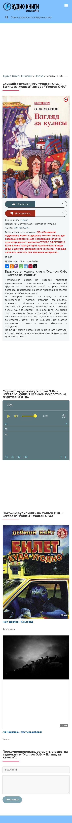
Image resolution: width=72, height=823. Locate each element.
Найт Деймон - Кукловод (18, 622)
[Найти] (6, 17)
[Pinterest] (30, 266)
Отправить (12, 800)
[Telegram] (26, 266)
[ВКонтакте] (7, 266)
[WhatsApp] (21, 266)
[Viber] (16, 266)
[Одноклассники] (12, 266)
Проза (24, 220)
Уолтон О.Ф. (21, 228)
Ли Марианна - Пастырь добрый (22, 732)
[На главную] (21, 6)
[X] (35, 266)
